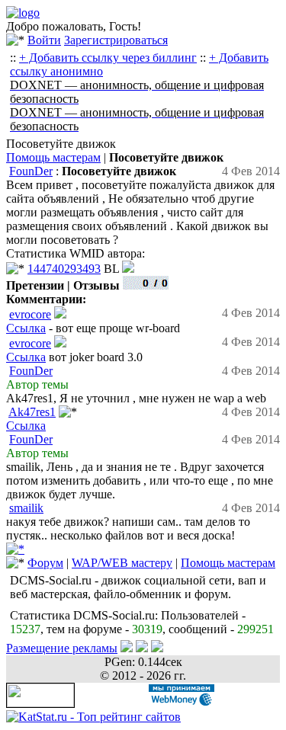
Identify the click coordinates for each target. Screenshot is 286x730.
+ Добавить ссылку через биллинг (108, 57)
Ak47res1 (32, 411)
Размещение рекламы (61, 648)
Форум (45, 562)
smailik (26, 507)
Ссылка (26, 328)
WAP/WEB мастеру (122, 562)
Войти (44, 40)
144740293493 (64, 268)
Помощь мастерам (53, 157)
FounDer (31, 171)
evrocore (30, 314)
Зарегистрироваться (116, 40)
